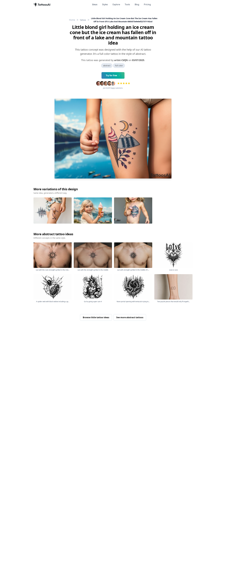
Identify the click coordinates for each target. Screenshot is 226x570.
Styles (105, 4)
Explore (116, 4)
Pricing (147, 4)
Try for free (111, 75)
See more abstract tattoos (129, 317)
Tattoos (83, 20)
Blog (137, 4)
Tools (127, 4)
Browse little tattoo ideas (96, 317)
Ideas (94, 4)
